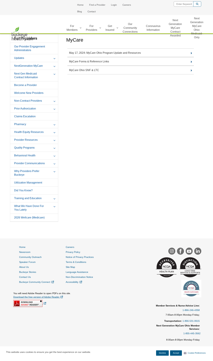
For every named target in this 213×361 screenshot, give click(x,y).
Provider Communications (29, 163)
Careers (126, 4)
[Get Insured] (117, 28)
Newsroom (24, 252)
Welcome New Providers (28, 92)
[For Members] (81, 28)
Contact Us (25, 277)
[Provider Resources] (54, 140)
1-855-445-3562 (192, 333)
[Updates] (54, 58)
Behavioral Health (24, 155)
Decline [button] (162, 353)
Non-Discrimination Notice (79, 277)
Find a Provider (97, 4)
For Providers (91, 28)
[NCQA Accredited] (166, 268)
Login (114, 4)
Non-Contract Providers (28, 100)
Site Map (70, 267)
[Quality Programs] (54, 148)
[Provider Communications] (54, 163)
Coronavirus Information (153, 28)
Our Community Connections (130, 28)
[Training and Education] (54, 198)
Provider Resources (26, 139)
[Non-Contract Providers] (54, 101)
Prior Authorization (25, 108)
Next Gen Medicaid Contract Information (26, 75)
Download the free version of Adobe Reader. (38, 296)
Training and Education (28, 198)
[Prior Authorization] (54, 108)
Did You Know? (23, 190)
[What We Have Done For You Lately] (54, 206)
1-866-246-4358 (191, 310)
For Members (72, 28)
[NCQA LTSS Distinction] (190, 268)
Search (197, 4)
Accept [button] (176, 353)
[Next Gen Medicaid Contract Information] (54, 74)
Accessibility (74, 281)
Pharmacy (20, 124)
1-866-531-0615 (191, 321)
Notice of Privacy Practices (80, 257)
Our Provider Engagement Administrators (29, 48)
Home (80, 4)
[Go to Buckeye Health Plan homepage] (22, 34)
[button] (194, 353)
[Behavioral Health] (54, 155)
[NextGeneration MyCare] (54, 66)
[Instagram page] (171, 251)
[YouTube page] (189, 251)
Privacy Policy (73, 252)
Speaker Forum (27, 262)
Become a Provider (25, 85)
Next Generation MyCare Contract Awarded (175, 28)
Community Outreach (30, 257)
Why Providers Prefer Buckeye (26, 173)
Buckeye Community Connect (36, 281)
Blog (79, 11)
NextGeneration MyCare (28, 65)
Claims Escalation (25, 116)
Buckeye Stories (27, 272)
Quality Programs (24, 147)
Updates (19, 58)
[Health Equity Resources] (54, 132)
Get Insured (110, 28)
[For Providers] (100, 28)
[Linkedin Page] (197, 251)
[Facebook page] (180, 251)
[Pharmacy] (54, 124)
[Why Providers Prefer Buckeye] (54, 171)
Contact (92, 11)
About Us (24, 267)
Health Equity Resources (29, 132)
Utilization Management (28, 182)
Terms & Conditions (76, 262)
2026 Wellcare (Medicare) (29, 217)
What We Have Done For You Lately (29, 208)
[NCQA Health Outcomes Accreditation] (191, 289)
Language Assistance (77, 272)
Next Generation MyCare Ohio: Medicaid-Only (196, 28)
